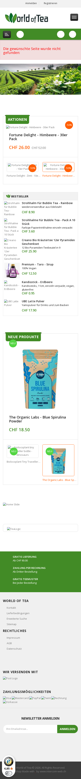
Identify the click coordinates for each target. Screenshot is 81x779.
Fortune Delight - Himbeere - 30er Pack (38, 137)
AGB (9, 643)
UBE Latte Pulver (33, 301)
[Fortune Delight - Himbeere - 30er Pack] (40, 127)
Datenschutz (14, 648)
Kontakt (11, 607)
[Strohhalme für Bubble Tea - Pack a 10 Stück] (12, 227)
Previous (7, 169)
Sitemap (12, 624)
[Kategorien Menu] (7, 34)
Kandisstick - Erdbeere (37, 282)
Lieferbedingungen (18, 613)
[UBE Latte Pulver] (12, 303)
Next (73, 169)
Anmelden (31, 3)
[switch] (8, 773)
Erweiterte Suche (17, 618)
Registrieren (50, 3)
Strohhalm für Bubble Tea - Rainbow (47, 203)
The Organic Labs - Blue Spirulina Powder (37, 419)
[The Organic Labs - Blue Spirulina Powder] (40, 377)
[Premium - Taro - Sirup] (12, 270)
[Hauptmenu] (74, 17)
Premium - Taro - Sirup (37, 264)
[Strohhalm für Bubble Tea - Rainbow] (12, 208)
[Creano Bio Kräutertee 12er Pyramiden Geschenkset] (12, 249)
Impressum (13, 637)
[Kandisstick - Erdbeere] (12, 285)
